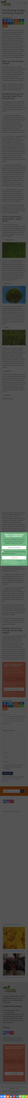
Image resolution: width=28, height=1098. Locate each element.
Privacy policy (19, 560)
